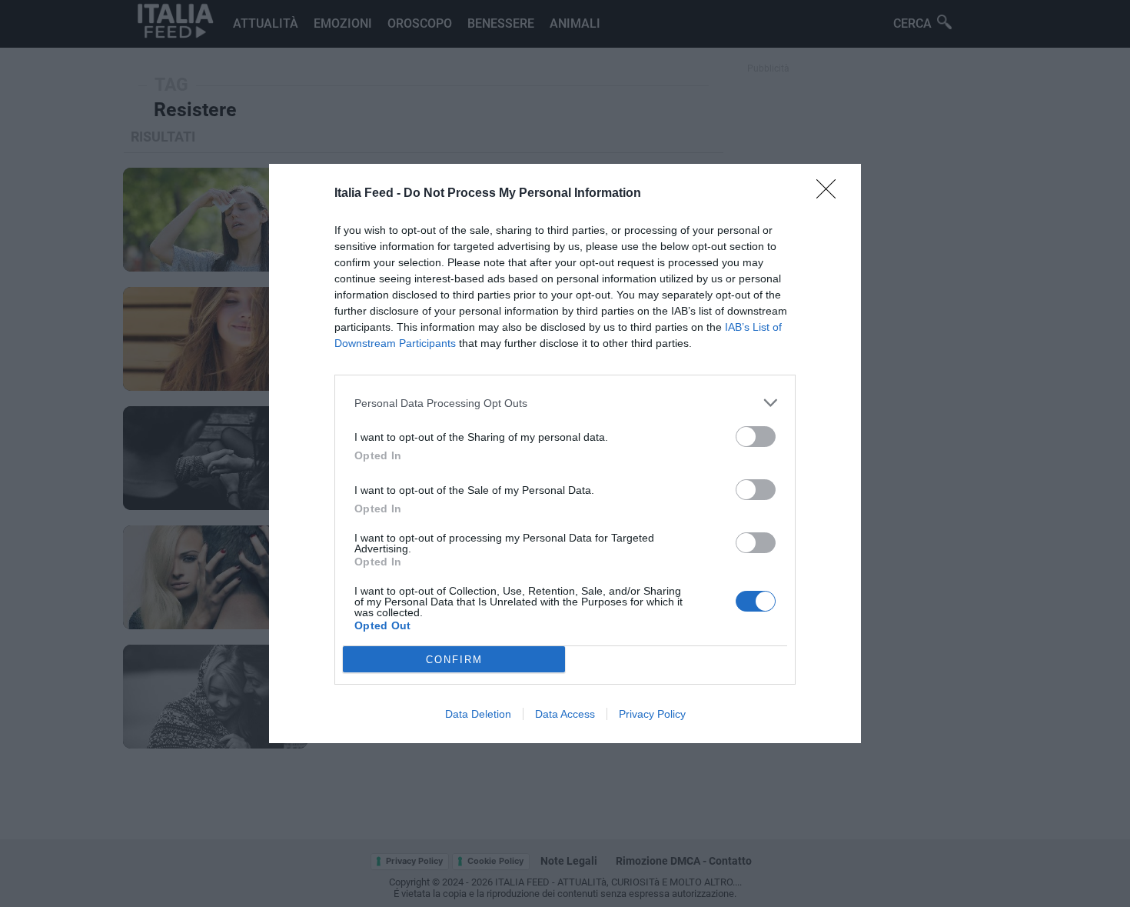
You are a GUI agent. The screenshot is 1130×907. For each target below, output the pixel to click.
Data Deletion (478, 714)
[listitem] (565, 403)
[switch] (756, 436)
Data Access (565, 714)
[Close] (831, 193)
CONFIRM (454, 659)
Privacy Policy (652, 714)
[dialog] (565, 453)
